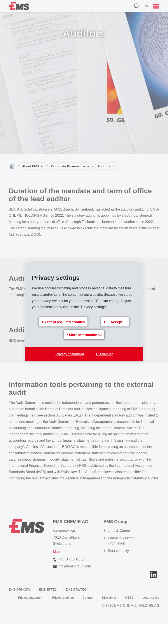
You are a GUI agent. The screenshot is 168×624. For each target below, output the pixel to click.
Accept (116, 322)
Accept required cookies (64, 322)
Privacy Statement (70, 354)
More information (83, 335)
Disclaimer (104, 354)
